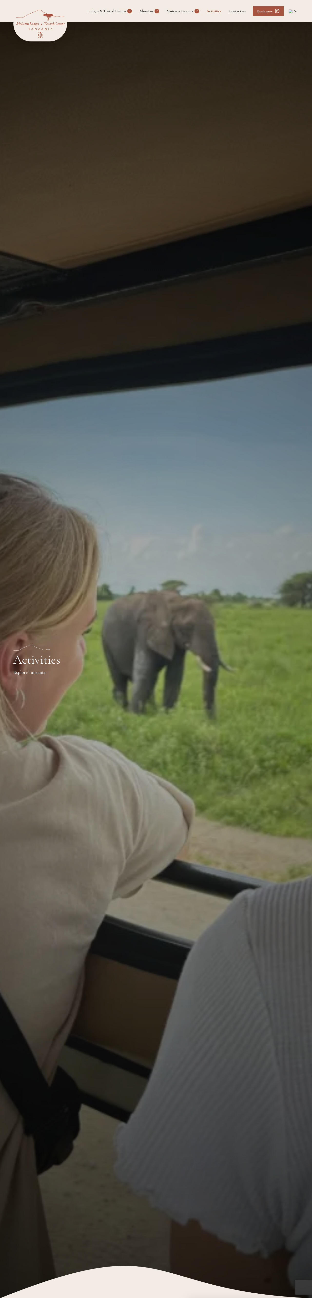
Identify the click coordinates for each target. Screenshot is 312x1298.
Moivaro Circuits (179, 11)
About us (146, 11)
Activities (213, 11)
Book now (265, 11)
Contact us (237, 11)
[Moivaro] (40, 24)
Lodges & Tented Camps (106, 11)
